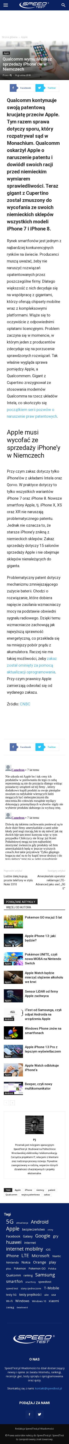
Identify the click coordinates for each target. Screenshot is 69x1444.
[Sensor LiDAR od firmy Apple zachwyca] (13, 996)
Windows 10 (39, 1301)
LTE (25, 1255)
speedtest (44, 1282)
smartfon (14, 1281)
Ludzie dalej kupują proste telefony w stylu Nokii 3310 (18, 880)
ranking (28, 1275)
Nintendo (12, 1262)
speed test (12, 1288)
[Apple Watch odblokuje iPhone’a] (13, 1070)
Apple (24, 37)
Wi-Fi (9, 1301)
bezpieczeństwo (33, 1229)
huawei (13, 1242)
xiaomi (54, 1301)
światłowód (22, 1307)
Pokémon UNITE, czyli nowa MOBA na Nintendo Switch (43, 958)
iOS (48, 1249)
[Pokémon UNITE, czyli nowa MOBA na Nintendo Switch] (13, 959)
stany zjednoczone (31, 1288)
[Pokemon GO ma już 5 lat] (13, 922)
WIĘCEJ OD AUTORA (18, 907)
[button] (63, 5)
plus (8, 1268)
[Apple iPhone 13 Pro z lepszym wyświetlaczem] (13, 1051)
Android (9, 926)
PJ (11, 75)
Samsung (45, 1275)
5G (10, 1222)
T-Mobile (51, 1288)
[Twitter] (40, 1414)
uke (46, 1294)
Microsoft (41, 1256)
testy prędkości (30, 1294)
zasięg (10, 1307)
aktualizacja (22, 1222)
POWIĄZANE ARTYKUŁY (20, 901)
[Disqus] (34, 811)
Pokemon (20, 1268)
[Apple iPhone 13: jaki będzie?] (13, 940)
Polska (52, 1268)
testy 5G (11, 1294)
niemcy (40, 1189)
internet (30, 1243)
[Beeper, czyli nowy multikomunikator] (13, 1088)
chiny (50, 1229)
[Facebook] (29, 1414)
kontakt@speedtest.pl (48, 1388)
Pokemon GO (37, 1268)
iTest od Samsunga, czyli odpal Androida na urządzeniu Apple (43, 1014)
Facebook (13, 1236)
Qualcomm (11, 1194)
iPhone (28, 1189)
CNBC (25, 704)
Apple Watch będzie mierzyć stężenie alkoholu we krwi (44, 977)
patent (51, 1189)
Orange (39, 1262)
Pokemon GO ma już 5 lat (43, 917)
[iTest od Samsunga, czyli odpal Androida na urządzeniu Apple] (13, 1014)
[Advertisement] (34, 22)
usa (53, 1294)
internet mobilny (24, 1249)
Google (42, 1236)
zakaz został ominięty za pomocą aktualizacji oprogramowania (32, 665)
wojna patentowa (30, 1194)
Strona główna (9, 37)
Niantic (56, 1256)
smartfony (30, 1281)
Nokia (25, 1262)
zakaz (47, 1194)
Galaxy (28, 1236)
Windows (22, 1301)
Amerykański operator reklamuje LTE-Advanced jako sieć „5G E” (50, 882)
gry (55, 1236)
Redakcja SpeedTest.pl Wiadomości (34, 1428)
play (52, 1262)
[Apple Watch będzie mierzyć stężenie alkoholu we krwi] (13, 977)
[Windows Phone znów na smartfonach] (13, 1033)
